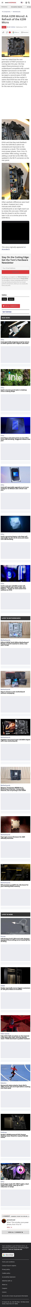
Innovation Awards (16, 7)
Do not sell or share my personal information (15, 1296)
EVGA (4, 299)
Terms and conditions (8, 1262)
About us (4, 1284)
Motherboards (16, 11)
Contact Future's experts (9, 1265)
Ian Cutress (12, 27)
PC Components (6, 11)
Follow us (17, 32)
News (4, 27)
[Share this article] (3, 32)
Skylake (11, 299)
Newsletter (26, 32)
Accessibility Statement (8, 1277)
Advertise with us (7, 1281)
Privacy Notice (24, 278)
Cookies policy (6, 1273)
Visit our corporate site (15, 1249)
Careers (4, 1292)
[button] (29, 2)
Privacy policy (6, 1269)
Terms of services (22, 277)
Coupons (4, 1288)
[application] (15, 230)
